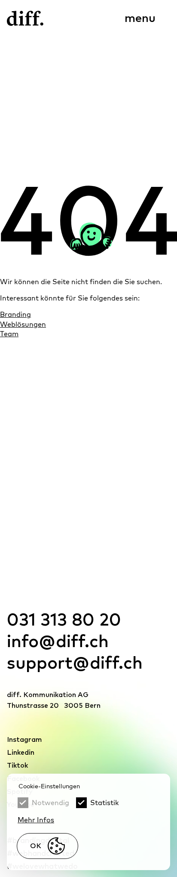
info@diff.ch (58, 642)
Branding (15, 314)
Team (9, 333)
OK (35, 846)
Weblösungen (23, 324)
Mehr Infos (36, 819)
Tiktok (17, 765)
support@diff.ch (75, 663)
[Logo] (25, 18)
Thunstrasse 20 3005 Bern (54, 705)
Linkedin (20, 752)
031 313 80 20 (64, 620)
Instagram (24, 739)
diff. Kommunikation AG (47, 694)
